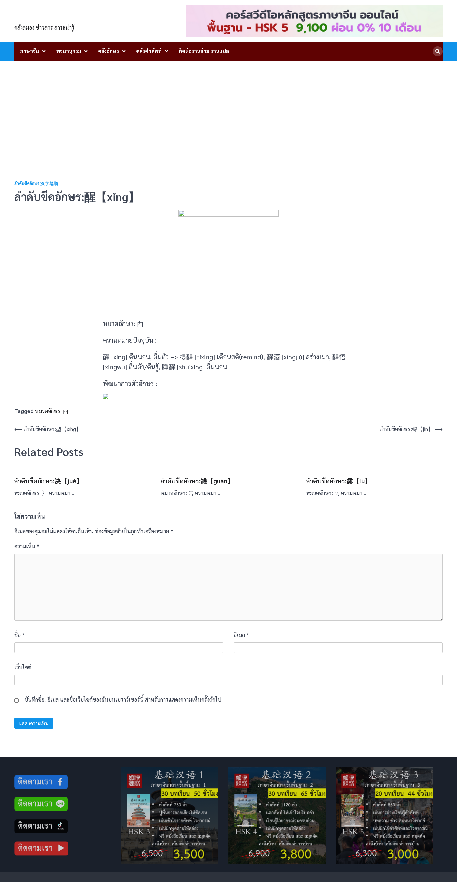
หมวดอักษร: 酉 (51, 410)
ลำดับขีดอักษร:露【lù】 (338, 481)
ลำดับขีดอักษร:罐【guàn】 (197, 481)
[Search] (438, 51)
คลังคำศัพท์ (149, 51)
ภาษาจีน (29, 51)
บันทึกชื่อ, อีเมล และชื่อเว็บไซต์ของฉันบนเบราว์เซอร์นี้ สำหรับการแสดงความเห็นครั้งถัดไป (123, 699)
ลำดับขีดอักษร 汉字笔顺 (36, 183)
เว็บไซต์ (22, 667)
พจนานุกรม (68, 51)
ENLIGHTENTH (51, 17)
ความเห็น (26, 546)
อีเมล (241, 634)
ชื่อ (19, 634)
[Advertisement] (228, 111)
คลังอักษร (108, 51)
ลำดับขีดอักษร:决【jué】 (48, 481)
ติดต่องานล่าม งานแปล (204, 51)
